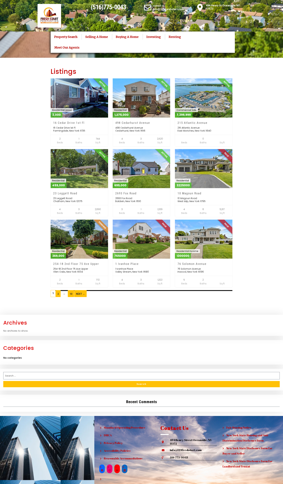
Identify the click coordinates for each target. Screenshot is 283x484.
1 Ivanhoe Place (127, 264)
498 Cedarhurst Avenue (132, 122)
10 (71, 294)
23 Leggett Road (65, 193)
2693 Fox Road (126, 193)
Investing (153, 37)
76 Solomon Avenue (192, 264)
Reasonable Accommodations (123, 458)
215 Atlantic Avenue (193, 122)
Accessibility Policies (117, 451)
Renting (175, 37)
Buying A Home (127, 37)
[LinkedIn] (125, 470)
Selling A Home (96, 37)
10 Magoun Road (189, 193)
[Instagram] (110, 470)
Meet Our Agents (66, 47)
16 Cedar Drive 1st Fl (69, 122)
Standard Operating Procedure (124, 427)
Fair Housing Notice (238, 427)
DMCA (108, 435)
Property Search (65, 37)
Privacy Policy (113, 443)
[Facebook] (102, 470)
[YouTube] (117, 470)
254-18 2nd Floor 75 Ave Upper (76, 264)
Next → (80, 294)
